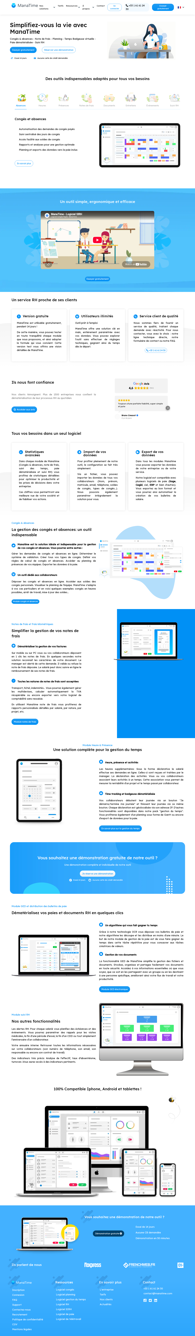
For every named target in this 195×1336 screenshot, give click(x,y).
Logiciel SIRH (64, 1309)
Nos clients (106, 1299)
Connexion (18, 1294)
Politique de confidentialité (27, 1319)
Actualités (105, 1304)
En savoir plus (24, 163)
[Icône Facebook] (145, 1300)
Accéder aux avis (25, 409)
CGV (14, 1324)
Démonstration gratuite (107, 1233)
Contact (101, 6)
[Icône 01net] (180, 1265)
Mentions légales (22, 1329)
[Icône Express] (92, 1265)
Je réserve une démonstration (97, 873)
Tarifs (60, 6)
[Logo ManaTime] (25, 5)
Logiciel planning (65, 1294)
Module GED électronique (114, 989)
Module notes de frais (25, 721)
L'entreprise (107, 1289)
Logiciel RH (62, 1304)
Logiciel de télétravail (68, 1319)
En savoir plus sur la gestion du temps (120, 828)
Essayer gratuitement (163, 7)
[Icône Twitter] (150, 1300)
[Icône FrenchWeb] (139, 1265)
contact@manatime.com (158, 1293)
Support (17, 1304)
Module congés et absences (25, 601)
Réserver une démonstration (58, 50)
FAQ (14, 1299)
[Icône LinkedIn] (155, 1300)
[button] (115, 408)
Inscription (18, 1290)
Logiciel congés (65, 1289)
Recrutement (19, 1314)
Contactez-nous (21, 1309)
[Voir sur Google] (117, 416)
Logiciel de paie (65, 1314)
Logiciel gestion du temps (71, 1299)
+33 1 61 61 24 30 (135, 7)
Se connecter (114, 7)
